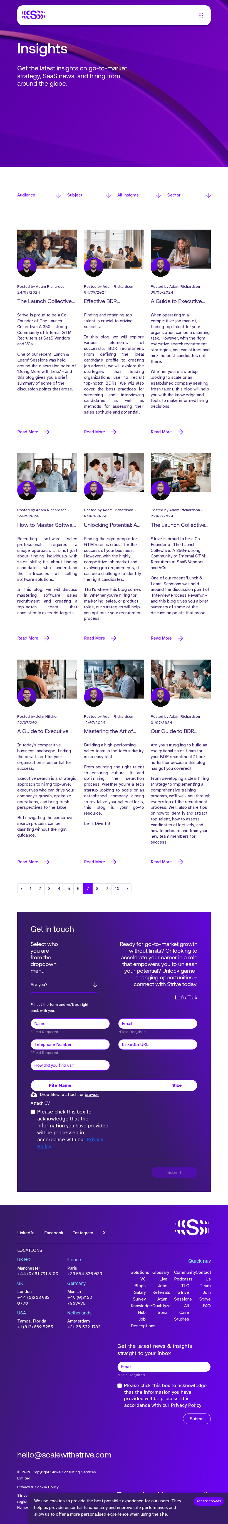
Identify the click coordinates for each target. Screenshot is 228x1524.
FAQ (207, 1306)
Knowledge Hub (138, 1309)
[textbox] (70, 1023)
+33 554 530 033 (84, 1274)
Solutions (138, 1272)
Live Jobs (162, 1282)
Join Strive (205, 1296)
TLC (185, 1286)
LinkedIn (25, 1233)
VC (143, 1279)
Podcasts (181, 1279)
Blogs (140, 1286)
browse (92, 1094)
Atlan (162, 1299)
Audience (26, 195)
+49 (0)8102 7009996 (79, 1300)
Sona (162, 1312)
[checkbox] (33, 1112)
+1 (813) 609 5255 (35, 1327)
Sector (173, 195)
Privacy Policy (186, 1405)
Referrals (159, 1292)
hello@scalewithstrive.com (64, 1455)
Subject (74, 195)
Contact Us (203, 1276)
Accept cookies (209, 1501)
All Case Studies (181, 1312)
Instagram (83, 1233)
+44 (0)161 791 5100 (37, 1274)
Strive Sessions (181, 1296)
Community (181, 1272)
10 (117, 888)
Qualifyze (159, 1306)
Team (205, 1286)
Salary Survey (139, 1296)
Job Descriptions (138, 1322)
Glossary (159, 1272)
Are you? (39, 984)
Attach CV (40, 1103)
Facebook (53, 1233)
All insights (128, 195)
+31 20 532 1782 (84, 1327)
